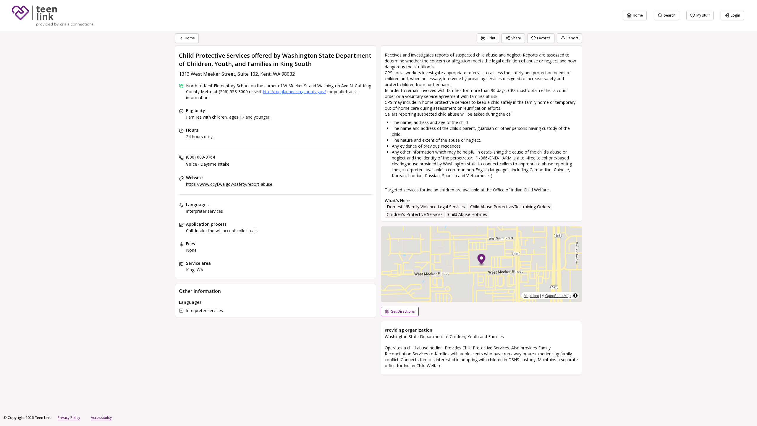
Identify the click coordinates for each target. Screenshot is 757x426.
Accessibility (101, 417)
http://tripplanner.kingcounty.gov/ (294, 91)
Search (669, 15)
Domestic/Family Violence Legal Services (426, 206)
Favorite (544, 38)
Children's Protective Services (415, 214)
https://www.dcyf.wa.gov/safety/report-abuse (229, 184)
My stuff (703, 15)
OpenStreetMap (558, 295)
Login (735, 15)
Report (572, 38)
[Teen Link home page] (52, 15)
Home (638, 15)
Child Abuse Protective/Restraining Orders (510, 206)
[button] (482, 260)
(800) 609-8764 (200, 157)
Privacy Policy (69, 417)
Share (516, 38)
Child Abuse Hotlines (467, 214)
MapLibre (531, 295)
